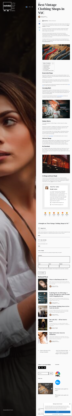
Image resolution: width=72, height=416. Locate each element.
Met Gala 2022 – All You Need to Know (58, 320)
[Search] (30, 7)
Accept (57, 411)
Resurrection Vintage (47, 64)
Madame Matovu (46, 67)
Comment (40, 255)
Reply (39, 235)
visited (52, 181)
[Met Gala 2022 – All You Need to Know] (42, 324)
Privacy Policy (61, 414)
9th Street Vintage (47, 68)
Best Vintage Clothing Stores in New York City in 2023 (59, 307)
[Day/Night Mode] (27, 7)
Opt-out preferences (55, 414)
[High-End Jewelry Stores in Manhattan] (42, 338)
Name (39, 263)
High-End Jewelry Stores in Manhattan (57, 333)
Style (39, 2)
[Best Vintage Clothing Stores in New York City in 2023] (42, 311)
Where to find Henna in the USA (58, 279)
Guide (39, 413)
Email (50, 263)
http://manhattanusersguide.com (57, 204)
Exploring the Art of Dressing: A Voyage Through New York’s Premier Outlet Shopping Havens (59, 294)
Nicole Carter (43, 16)
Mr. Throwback (46, 69)
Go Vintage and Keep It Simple (48, 70)
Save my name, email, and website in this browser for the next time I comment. (54, 268)
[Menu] (32, 7)
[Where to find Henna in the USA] (42, 284)
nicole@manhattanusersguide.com (58, 202)
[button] (69, 403)
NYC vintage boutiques (46, 41)
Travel (42, 413)
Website (60, 263)
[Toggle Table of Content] (52, 63)
